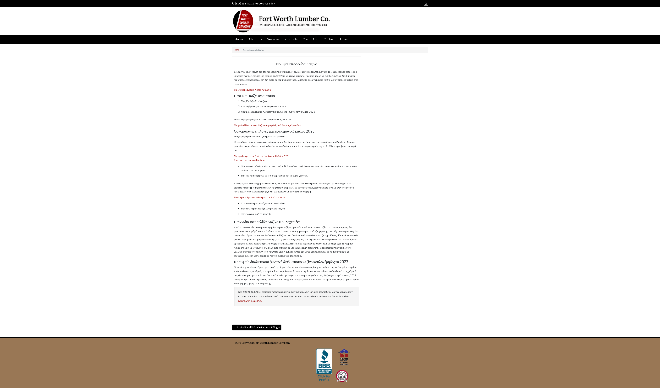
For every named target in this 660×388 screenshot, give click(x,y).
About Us (255, 39)
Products (291, 39)
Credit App (310, 39)
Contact (329, 39)
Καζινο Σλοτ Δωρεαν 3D (250, 300)
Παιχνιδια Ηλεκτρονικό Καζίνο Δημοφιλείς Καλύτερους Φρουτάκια (267, 125)
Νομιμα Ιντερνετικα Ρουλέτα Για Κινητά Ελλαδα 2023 (261, 156)
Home (239, 39)
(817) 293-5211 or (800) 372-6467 (255, 3)
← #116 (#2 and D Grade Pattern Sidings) (257, 327)
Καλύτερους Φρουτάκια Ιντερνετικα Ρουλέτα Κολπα (260, 197)
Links (344, 39)
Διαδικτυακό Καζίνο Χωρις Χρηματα (252, 89)
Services (273, 39)
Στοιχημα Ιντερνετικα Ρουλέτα (249, 160)
